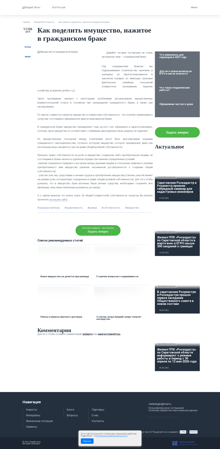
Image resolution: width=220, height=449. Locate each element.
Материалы (33, 415)
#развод (92, 207)
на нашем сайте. (59, 199)
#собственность (111, 207)
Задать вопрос (177, 132)
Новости (31, 409)
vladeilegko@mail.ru (159, 403)
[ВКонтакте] (143, 219)
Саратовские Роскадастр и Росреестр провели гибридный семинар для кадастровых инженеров (177, 187)
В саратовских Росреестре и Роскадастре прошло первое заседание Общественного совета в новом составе (176, 298)
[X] (136, 219)
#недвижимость (74, 207)
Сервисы (31, 426)
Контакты (98, 421)
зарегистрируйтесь (109, 334)
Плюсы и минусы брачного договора (61, 317)
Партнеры (98, 409)
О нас (95, 415)
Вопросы (72, 415)
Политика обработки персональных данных (173, 410)
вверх (28, 56)
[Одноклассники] (151, 219)
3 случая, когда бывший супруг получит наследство (118, 318)
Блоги (70, 409)
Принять (87, 441)
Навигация (31, 402)
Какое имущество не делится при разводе (64, 276)
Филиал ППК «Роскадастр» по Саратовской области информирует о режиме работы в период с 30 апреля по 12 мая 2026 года (177, 355)
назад (28, 47)
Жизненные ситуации (39, 421)
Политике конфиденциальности (111, 436)
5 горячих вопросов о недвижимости (117, 276)
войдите (88, 334)
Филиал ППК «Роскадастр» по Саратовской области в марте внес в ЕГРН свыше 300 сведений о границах (176, 241)
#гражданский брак (48, 207)
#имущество (132, 207)
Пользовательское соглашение (166, 408)
